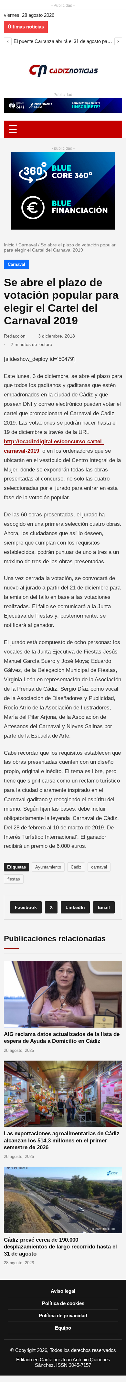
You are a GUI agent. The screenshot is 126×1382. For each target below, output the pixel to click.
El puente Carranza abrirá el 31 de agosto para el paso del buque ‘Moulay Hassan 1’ (63, 41)
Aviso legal (63, 1291)
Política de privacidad (63, 1315)
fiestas (13, 879)
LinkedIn (75, 907)
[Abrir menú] (63, 129)
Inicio (9, 244)
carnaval (99, 867)
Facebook (26, 907)
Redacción (15, 336)
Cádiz (76, 867)
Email (104, 907)
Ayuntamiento (48, 867)
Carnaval (27, 244)
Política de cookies (63, 1303)
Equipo (63, 1328)
